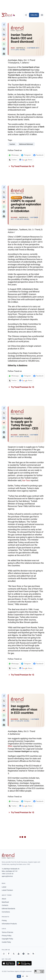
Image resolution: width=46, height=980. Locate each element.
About (4, 899)
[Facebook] (9, 954)
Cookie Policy (6, 942)
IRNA (10, 746)
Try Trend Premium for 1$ (22, 166)
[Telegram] (23, 954)
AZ (23, 976)
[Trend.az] (8, 15)
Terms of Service (7, 932)
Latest (4, 887)
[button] (4, 25)
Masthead (5, 902)
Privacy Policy (6, 935)
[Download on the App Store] (8, 963)
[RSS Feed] (33, 954)
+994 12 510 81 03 (7, 874)
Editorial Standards (8, 908)
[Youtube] (19, 954)
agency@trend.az (7, 876)
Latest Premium (7, 890)
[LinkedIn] (28, 954)
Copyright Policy (7, 939)
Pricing (4, 920)
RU (27, 976)
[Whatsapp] (4, 954)
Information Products (9, 924)
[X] (14, 954)
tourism (12, 144)
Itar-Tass (26, 480)
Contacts (5, 905)
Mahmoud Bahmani (26, 144)
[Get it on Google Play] (24, 963)
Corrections (6, 912)
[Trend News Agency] (8, 856)
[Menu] (42, 15)
